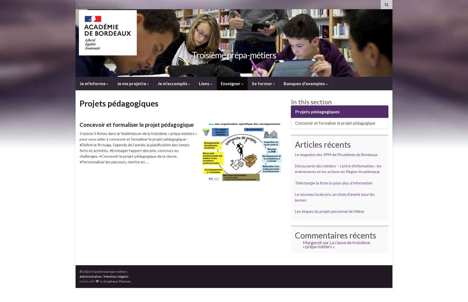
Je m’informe (93, 83)
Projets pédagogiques (317, 111)
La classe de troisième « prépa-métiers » (336, 244)
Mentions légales (116, 276)
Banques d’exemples (305, 83)
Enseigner (231, 83)
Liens (204, 83)
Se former (262, 83)
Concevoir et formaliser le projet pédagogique (137, 124)
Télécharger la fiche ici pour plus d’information (333, 183)
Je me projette (132, 83)
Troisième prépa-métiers (234, 55)
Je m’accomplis (173, 83)
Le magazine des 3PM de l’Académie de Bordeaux (336, 154)
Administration (91, 276)
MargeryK (312, 242)
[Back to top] (456, 290)
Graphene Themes (117, 281)
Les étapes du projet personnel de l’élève (329, 211)
